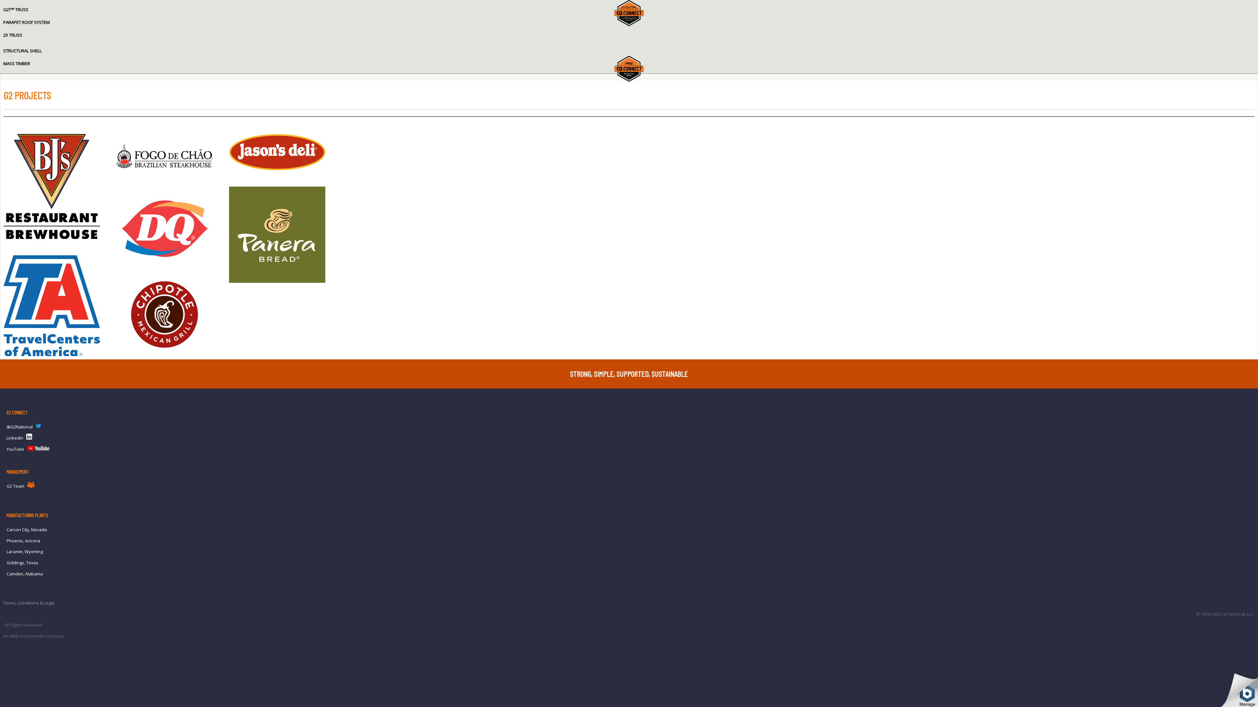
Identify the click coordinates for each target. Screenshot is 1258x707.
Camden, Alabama (25, 574)
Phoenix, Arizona (23, 541)
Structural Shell (22, 51)
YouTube (15, 449)
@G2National (20, 427)
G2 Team (15, 486)
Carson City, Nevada (27, 530)
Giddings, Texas (22, 563)
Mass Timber (16, 63)
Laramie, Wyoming (25, 551)
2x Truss (12, 35)
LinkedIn (15, 438)
